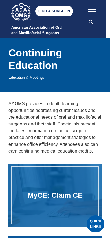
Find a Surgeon (54, 11)
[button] (92, 8)
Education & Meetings (26, 77)
